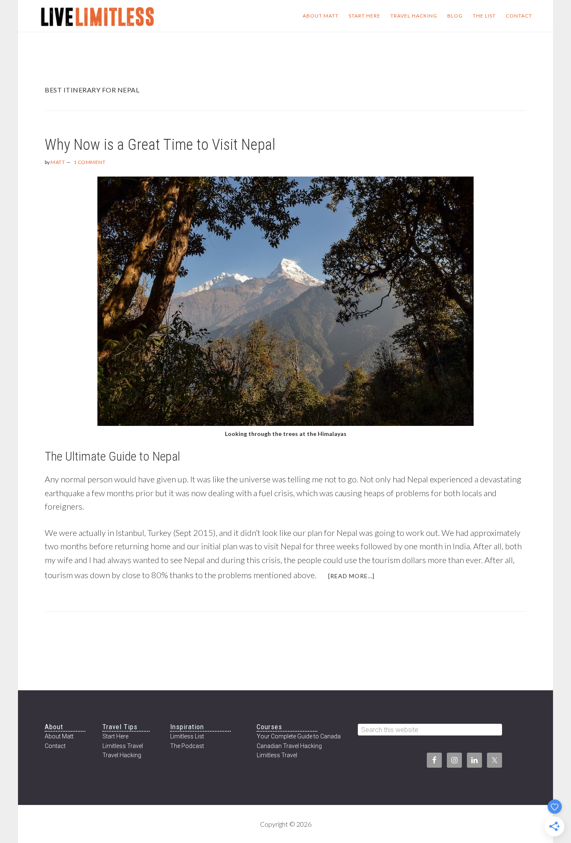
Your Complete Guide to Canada (299, 736)
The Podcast (187, 746)
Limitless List (187, 736)
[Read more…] (356, 579)
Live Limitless (97, 16)
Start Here (115, 736)
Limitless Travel (122, 746)
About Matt (59, 736)
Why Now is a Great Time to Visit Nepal (160, 145)
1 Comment (90, 162)
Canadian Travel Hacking (289, 746)
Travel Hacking (121, 755)
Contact (55, 746)
